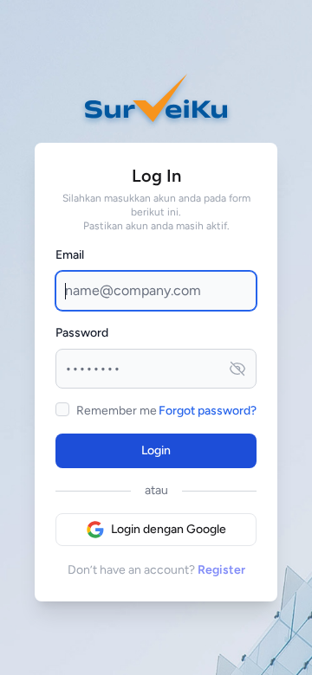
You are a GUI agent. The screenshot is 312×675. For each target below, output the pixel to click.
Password (81, 332)
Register (221, 569)
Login (156, 450)
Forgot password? (208, 410)
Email (69, 255)
